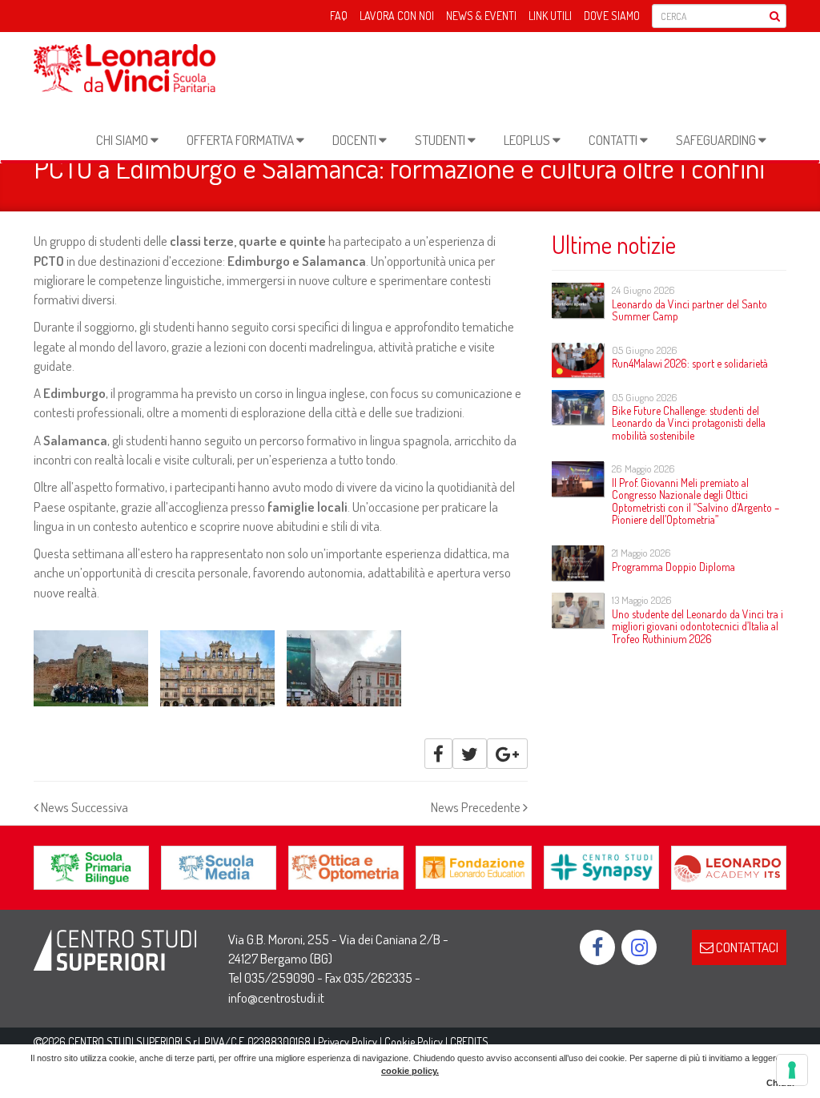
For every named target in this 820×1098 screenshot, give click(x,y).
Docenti (355, 139)
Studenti (441, 139)
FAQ (339, 15)
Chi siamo (123, 139)
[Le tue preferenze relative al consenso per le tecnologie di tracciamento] (792, 1070)
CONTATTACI (745, 947)
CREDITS (469, 1041)
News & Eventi (481, 15)
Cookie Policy (413, 1041)
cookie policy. (410, 1071)
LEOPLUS (528, 139)
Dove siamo (612, 15)
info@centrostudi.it (276, 997)
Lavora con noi (397, 15)
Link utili (550, 15)
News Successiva (83, 806)
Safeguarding (717, 139)
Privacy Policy (347, 1041)
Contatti (614, 139)
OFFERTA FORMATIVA (241, 139)
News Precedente (477, 806)
